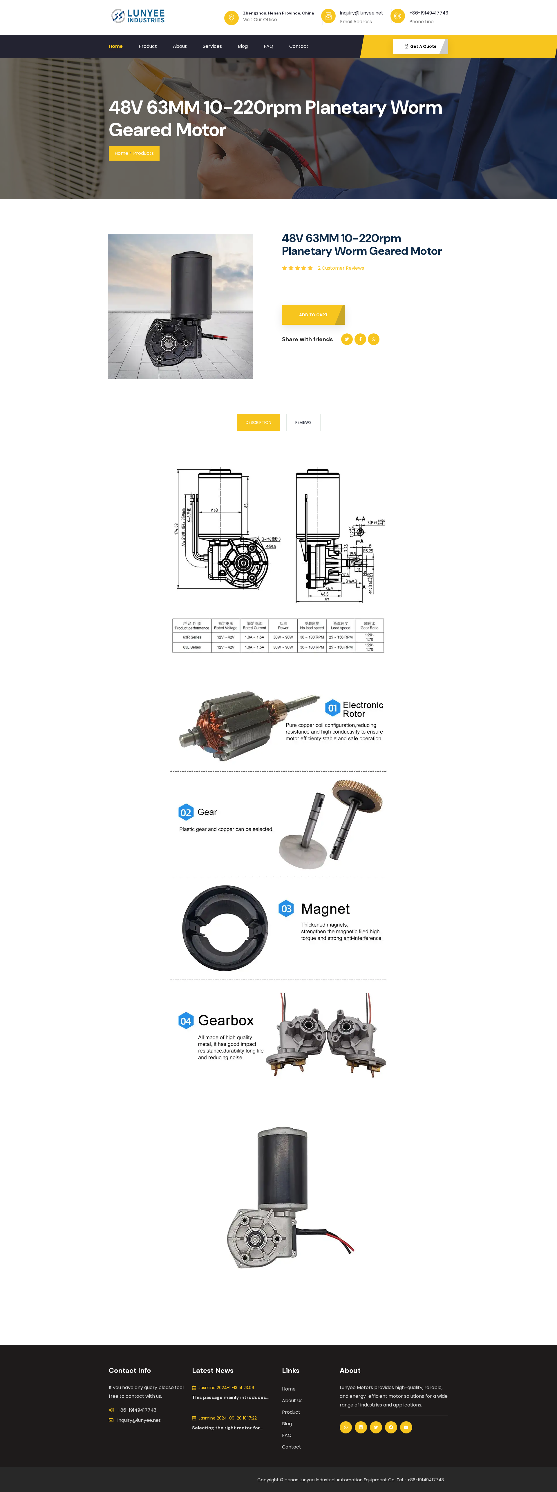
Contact (298, 46)
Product (148, 46)
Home (116, 46)
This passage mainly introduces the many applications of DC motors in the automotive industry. (233, 1397)
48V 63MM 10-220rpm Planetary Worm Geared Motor (275, 118)
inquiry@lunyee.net (139, 1420)
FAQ (268, 46)
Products (143, 153)
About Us (292, 1400)
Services (212, 46)
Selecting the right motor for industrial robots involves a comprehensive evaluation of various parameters (226, 1428)
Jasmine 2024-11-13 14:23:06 (226, 1388)
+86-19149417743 (428, 13)
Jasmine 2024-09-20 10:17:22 (227, 1418)
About (180, 46)
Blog (243, 46)
